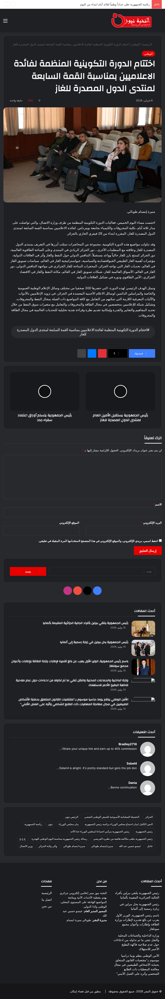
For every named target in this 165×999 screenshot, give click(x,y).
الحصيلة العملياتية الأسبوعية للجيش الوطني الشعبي (111, 816)
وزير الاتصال (26, 846)
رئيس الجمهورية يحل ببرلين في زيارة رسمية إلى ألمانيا (94, 642)
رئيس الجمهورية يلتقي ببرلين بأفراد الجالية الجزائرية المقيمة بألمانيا (85, 623)
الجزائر (149, 816)
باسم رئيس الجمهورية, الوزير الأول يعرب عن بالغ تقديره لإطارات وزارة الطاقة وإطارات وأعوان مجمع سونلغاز (69, 663)
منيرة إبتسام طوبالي (102, 846)
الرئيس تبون (71, 816)
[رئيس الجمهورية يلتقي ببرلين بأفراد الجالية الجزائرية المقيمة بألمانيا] (143, 629)
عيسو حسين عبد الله (130, 846)
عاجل (150, 846)
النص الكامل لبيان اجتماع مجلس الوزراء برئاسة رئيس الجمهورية (119, 824)
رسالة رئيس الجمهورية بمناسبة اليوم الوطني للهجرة (59, 838)
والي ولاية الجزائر (48, 846)
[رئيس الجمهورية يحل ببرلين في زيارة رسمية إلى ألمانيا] (143, 648)
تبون (50, 824)
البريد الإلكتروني (151, 522)
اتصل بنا (47, 899)
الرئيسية (147, 44)
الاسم (157, 504)
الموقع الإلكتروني (69, 522)
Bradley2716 (128, 744)
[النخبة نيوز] (131, 20)
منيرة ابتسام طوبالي (74, 846)
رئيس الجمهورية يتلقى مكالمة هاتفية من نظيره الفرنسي (123, 838)
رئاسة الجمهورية (33, 824)
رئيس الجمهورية (144, 831)
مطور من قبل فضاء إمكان (85, 991)
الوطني (135, 44)
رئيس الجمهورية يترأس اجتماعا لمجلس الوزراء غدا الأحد (100, 831)
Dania (132, 783)
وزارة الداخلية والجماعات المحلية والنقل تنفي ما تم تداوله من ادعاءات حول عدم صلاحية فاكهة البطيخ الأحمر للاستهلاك (72, 683)
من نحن (47, 906)
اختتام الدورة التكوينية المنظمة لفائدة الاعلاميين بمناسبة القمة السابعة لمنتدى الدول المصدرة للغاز (82, 332)
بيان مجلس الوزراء (69, 824)
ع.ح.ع (23, 838)
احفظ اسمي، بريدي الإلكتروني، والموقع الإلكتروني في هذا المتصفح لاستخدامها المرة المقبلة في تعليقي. (98, 541)
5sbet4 (132, 763)
